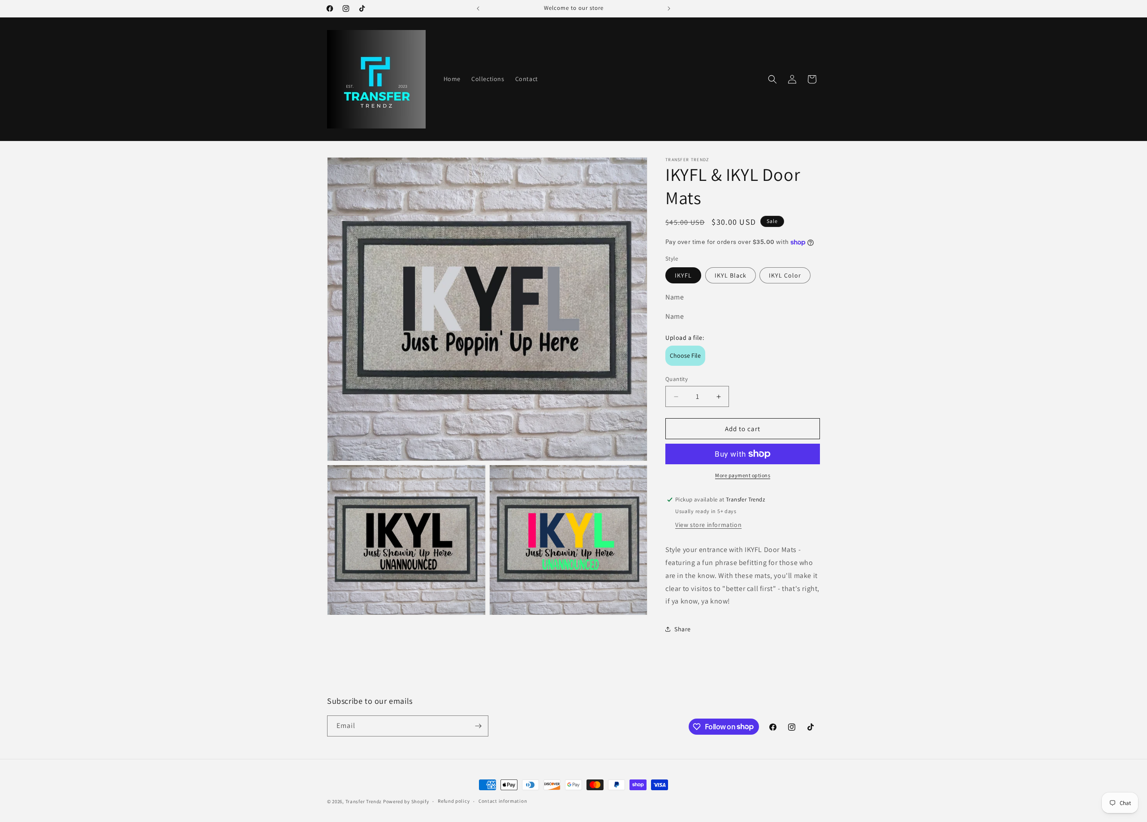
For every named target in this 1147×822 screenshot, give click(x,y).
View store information (708, 525)
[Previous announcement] (478, 8)
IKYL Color (785, 275)
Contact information (503, 801)
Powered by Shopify (406, 801)
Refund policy (454, 801)
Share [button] (682, 629)
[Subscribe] (478, 725)
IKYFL (683, 275)
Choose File (685, 355)
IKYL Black (730, 275)
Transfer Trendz (363, 801)
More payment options (742, 475)
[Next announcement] (669, 8)
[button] (772, 79)
